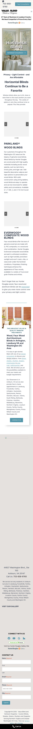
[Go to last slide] (5, 124)
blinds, (24, 358)
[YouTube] (14, 638)
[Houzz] (24, 638)
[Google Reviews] (19, 638)
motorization (11, 363)
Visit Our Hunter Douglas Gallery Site (16, 646)
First (3, 665)
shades (9, 361)
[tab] (15, 227)
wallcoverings (15, 365)
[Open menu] (31, 11)
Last (3, 672)
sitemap (20, 723)
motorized (25, 287)
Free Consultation (23, 4)
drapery (21, 361)
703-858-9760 (20, 576)
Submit (6, 703)
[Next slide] (27, 124)
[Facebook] (9, 638)
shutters (15, 361)
